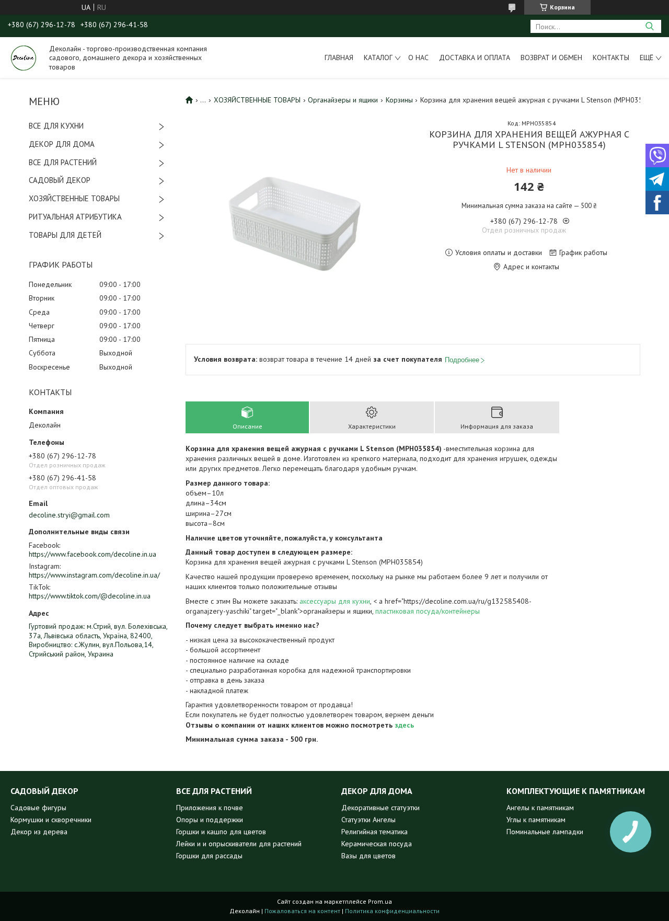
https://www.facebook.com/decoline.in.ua (92, 554)
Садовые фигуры (38, 807)
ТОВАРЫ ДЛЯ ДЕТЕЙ (65, 235)
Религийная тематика (374, 831)
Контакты (611, 57)
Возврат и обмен (551, 57)
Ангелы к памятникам (540, 807)
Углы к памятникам (536, 819)
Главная (339, 57)
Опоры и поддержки (209, 819)
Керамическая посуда (376, 843)
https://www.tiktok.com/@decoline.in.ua (90, 596)
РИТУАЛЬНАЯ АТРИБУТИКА (75, 217)
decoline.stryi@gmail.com (69, 515)
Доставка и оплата (474, 57)
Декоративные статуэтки (380, 807)
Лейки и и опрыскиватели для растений (239, 843)
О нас (418, 57)
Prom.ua (380, 901)
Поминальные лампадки (544, 831)
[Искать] (649, 26)
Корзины (399, 99)
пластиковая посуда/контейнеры (427, 611)
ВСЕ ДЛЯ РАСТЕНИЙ (63, 162)
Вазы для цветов (368, 855)
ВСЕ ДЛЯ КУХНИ (56, 126)
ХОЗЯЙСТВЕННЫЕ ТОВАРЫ (74, 198)
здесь (404, 725)
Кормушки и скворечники (50, 819)
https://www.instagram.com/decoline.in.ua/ (94, 575)
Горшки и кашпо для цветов (221, 831)
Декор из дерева (38, 831)
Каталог (378, 57)
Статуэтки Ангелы (368, 819)
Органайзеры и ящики (343, 99)
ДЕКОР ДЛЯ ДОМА (62, 144)
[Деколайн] (23, 57)
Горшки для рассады (209, 855)
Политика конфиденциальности (392, 911)
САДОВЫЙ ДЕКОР (59, 180)
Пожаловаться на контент (302, 911)
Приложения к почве (209, 807)
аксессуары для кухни (334, 601)
